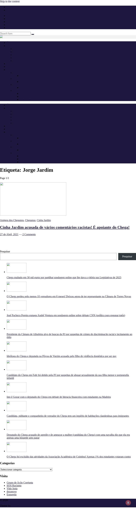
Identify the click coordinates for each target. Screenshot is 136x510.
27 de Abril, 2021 (9, 234)
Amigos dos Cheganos (25, 60)
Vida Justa (12, 488)
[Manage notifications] (128, 502)
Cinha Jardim (44, 220)
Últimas (11, 42)
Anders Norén (18, 505)
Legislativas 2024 (22, 78)
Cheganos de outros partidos (28, 57)
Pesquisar (5, 251)
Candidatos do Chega (31, 81)
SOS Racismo (14, 485)
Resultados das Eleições (32, 93)
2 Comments (29, 234)
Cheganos (30, 220)
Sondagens (12, 66)
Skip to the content (10, 1)
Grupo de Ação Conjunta (20, 482)
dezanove (12, 491)
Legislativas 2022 (22, 84)
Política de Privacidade (19, 7)
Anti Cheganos (14, 63)
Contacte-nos (13, 10)
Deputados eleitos (29, 75)
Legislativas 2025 (22, 72)
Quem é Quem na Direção (27, 48)
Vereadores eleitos (29, 99)
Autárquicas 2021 (22, 90)
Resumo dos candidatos (32, 96)
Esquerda (11, 494)
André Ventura (21, 51)
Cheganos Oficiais (23, 54)
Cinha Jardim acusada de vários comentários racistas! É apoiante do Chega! (65, 227)
